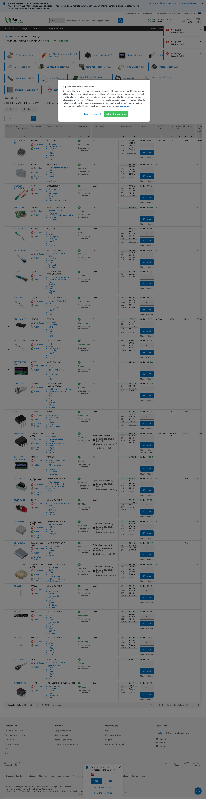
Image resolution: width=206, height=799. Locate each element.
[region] (104, 101)
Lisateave (124, 106)
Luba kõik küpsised (116, 114)
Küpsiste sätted (92, 114)
